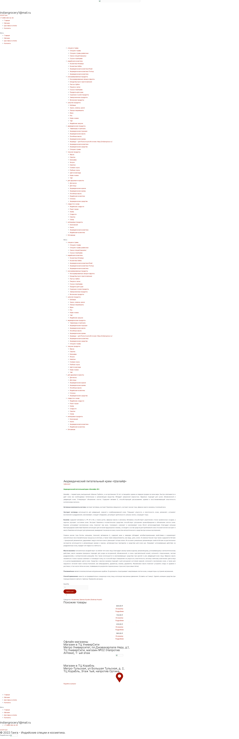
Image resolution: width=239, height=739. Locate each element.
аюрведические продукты (77, 126)
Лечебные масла (75, 136)
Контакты (7, 28)
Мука (71, 113)
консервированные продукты (78, 77)
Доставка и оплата (10, 25)
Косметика (75, 599)
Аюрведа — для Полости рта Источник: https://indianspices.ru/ (91, 141)
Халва (72, 212)
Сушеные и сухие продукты (79, 95)
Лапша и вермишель (77, 110)
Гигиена (72, 199)
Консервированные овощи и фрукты (82, 79)
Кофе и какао (74, 118)
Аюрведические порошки (78, 131)
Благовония (74, 225)
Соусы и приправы (76, 58)
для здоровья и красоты (76, 180)
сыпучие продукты (74, 102)
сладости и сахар (73, 204)
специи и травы (73, 48)
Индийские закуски (76, 123)
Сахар (72, 219)
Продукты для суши (76, 92)
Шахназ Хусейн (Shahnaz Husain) (91, 599)
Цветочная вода (75, 173)
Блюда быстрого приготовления (81, 82)
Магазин (7, 23)
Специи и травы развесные (79, 53)
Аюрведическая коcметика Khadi (81, 69)
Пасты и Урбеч (75, 84)
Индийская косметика (77, 196)
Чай (71, 121)
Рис (71, 115)
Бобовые (73, 105)
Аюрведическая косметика (79, 74)
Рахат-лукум (74, 209)
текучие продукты (74, 152)
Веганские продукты (77, 100)
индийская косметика (75, 61)
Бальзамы (73, 160)
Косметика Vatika (76, 66)
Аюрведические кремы (78, 139)
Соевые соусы (75, 167)
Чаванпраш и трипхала (77, 128)
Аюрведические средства (78, 147)
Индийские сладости (77, 206)
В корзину (119, 609)
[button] (7, 18)
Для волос (73, 183)
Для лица (73, 186)
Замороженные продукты (79, 97)
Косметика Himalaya (77, 63)
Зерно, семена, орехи (77, 108)
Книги (72, 227)
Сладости (73, 214)
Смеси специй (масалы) (78, 56)
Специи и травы (75, 51)
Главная (7, 20)
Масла (72, 154)
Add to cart (70, 591)
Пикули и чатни (75, 87)
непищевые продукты (75, 222)
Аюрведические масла (77, 134)
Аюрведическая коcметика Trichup (82, 71)
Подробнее (119, 611)
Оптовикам (71, 235)
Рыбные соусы (75, 170)
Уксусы (72, 162)
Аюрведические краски (78, 188)
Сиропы (72, 157)
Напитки (73, 165)
